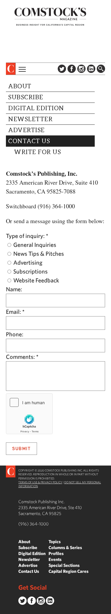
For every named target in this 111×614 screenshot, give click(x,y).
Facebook (71, 69)
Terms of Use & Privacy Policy (40, 482)
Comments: (22, 356)
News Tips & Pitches (38, 253)
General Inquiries (34, 244)
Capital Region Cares (69, 571)
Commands (4, 609)
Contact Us (29, 141)
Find (101, 69)
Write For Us (37, 152)
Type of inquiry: (27, 235)
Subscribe (26, 97)
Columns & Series (65, 547)
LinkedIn (91, 69)
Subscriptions (30, 271)
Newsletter (30, 119)
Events (55, 559)
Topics (55, 541)
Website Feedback (35, 280)
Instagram (81, 69)
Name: (14, 289)
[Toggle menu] (22, 69)
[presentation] (11, 69)
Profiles (56, 553)
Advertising (27, 262)
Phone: (14, 334)
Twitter (62, 69)
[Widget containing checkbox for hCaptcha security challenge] (29, 413)
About (20, 86)
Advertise (26, 130)
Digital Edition (36, 108)
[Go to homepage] (50, 16)
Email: (15, 311)
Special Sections (64, 565)
